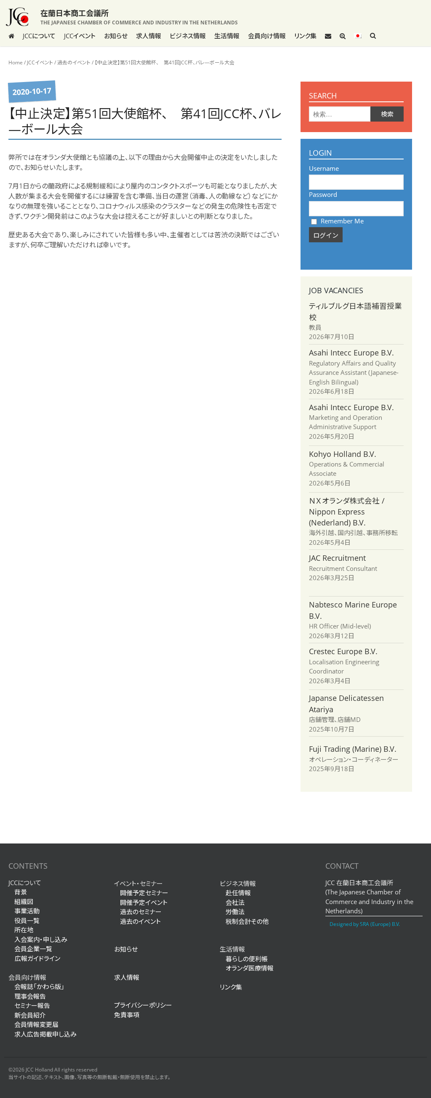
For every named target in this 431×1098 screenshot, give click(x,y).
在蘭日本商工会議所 (74, 13)
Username (324, 168)
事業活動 (27, 911)
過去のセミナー (141, 911)
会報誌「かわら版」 (39, 986)
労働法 (235, 911)
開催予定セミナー (144, 892)
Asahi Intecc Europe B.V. (351, 352)
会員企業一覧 (33, 948)
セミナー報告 (32, 1005)
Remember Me (341, 221)
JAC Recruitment (337, 558)
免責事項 (126, 1014)
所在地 (23, 930)
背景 (20, 892)
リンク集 (305, 36)
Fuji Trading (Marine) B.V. (352, 749)
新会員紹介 (30, 1015)
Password (323, 194)
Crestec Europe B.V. (343, 651)
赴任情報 (238, 892)
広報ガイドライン (34, 958)
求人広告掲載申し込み (45, 1034)
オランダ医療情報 (250, 968)
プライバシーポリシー (143, 1005)
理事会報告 (30, 996)
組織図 (23, 901)
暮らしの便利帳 (247, 959)
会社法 (235, 902)
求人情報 (148, 36)
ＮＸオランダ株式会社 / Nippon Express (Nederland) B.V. (347, 512)
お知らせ (116, 36)
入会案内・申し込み (40, 939)
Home (15, 62)
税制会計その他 (247, 921)
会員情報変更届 (36, 1024)
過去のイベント (73, 62)
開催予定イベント (144, 902)
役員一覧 (27, 920)
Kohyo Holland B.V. (342, 454)
